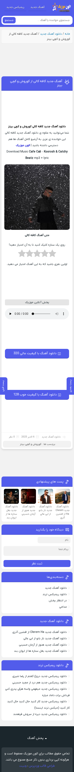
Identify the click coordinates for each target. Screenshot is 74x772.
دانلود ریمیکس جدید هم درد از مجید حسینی (39, 683)
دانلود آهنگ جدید (51, 34)
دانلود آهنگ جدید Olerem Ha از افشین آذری (39, 632)
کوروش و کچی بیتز (19, 126)
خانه (67, 34)
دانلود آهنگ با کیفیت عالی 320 (35, 353)
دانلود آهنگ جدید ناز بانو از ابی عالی (45, 638)
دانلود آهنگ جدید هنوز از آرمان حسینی (43, 645)
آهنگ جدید (37, 7)
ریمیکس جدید (15, 7)
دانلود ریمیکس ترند (55, 594)
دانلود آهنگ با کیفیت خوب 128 (35, 395)
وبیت (23, 766)
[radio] (52, 255)
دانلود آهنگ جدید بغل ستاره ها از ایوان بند (40, 651)
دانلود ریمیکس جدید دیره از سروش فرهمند (40, 714)
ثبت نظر (37, 563)
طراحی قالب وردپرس (42, 766)
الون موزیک (23, 145)
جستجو (9, 20)
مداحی (63, 607)
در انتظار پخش (58, 600)
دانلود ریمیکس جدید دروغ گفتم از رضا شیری (39, 676)
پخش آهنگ (35, 738)
